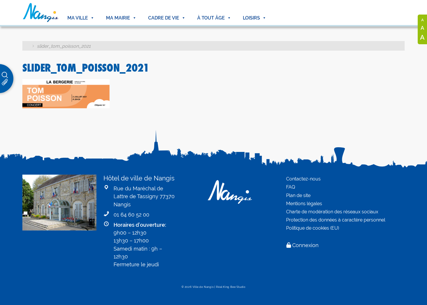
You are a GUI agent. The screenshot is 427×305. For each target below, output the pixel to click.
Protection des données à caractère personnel (335, 220)
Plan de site (298, 195)
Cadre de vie (163, 18)
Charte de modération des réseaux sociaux (332, 211)
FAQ (290, 187)
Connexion (305, 245)
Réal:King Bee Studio (230, 287)
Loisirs (251, 18)
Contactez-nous (303, 179)
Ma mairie (118, 18)
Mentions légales (304, 203)
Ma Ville (77, 18)
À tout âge (211, 18)
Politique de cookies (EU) (312, 228)
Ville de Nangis (203, 287)
